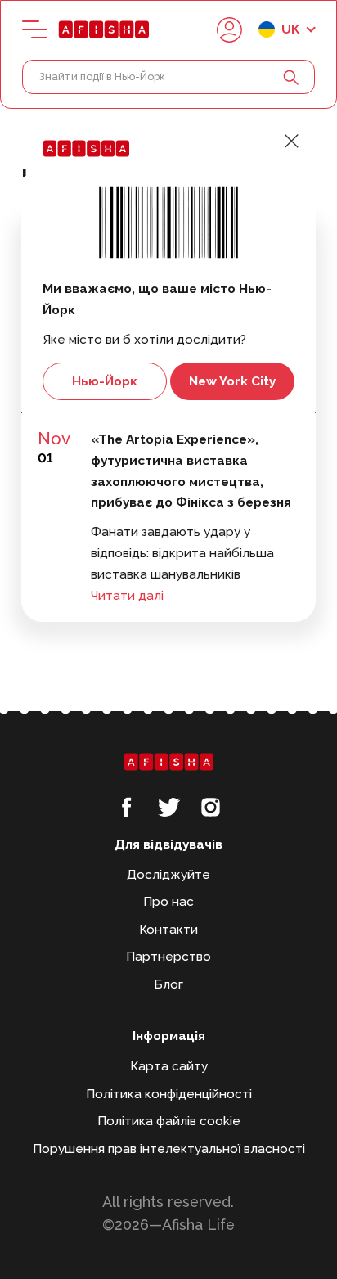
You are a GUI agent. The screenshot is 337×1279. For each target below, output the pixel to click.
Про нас (168, 901)
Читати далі (127, 595)
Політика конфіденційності (169, 1093)
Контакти (168, 929)
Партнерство (168, 956)
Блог (168, 984)
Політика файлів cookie (168, 1120)
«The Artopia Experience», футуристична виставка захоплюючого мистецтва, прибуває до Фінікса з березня (191, 470)
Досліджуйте (168, 874)
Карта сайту (169, 1066)
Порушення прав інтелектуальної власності (169, 1148)
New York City (232, 381)
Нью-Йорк (104, 381)
